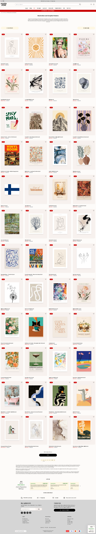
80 (52, 460)
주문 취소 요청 (69, 522)
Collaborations (48, 521)
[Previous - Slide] (28, 486)
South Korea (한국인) (20, 531)
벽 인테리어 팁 (24, 518)
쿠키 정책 (46, 527)
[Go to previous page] (42, 460)
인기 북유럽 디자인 (25, 520)
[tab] (91, 4)
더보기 (48, 455)
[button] (91, 529)
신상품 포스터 (24, 521)
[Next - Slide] (80, 486)
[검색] (80, 4)
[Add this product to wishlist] (21, 34)
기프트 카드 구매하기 (65, 510)
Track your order (70, 518)
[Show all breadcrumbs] (2, 12)
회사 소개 (47, 518)
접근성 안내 (47, 522)
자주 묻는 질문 (69, 521)
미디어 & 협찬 (47, 520)
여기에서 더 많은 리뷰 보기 (48, 492)
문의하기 (68, 520)
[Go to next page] (54, 460)
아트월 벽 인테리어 (25, 522)
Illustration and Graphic (12, 12)
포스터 (6, 12)
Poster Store (50, 530)
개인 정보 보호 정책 (52, 527)
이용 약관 (42, 527)
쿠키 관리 (69, 524)
